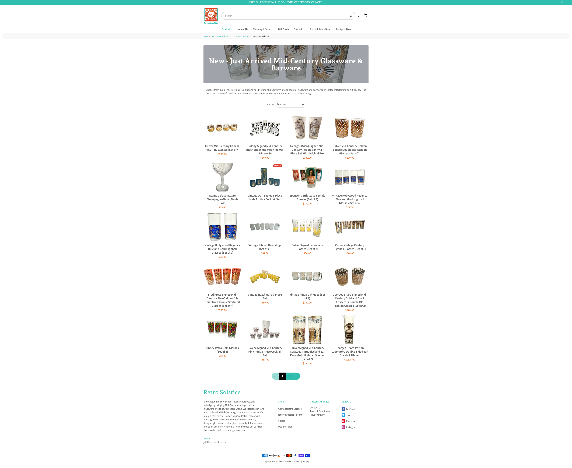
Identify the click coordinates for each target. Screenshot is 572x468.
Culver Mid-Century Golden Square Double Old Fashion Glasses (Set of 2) (350, 150)
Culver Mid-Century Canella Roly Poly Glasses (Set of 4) (222, 148)
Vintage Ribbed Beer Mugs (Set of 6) (264, 247)
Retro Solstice (222, 392)
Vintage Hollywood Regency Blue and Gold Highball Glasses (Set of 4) (349, 199)
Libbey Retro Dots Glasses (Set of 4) (222, 350)
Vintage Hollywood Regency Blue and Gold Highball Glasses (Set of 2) (222, 249)
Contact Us (299, 29)
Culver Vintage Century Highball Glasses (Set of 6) (350, 247)
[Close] (562, 2)
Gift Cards (283, 29)
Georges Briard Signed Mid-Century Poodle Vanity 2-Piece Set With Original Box (307, 150)
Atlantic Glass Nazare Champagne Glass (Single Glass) (222, 199)
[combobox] (284, 16)
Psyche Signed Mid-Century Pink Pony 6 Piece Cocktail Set (265, 352)
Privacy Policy (317, 415)
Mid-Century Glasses (261, 36)
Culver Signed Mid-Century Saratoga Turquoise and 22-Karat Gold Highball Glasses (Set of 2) (307, 353)
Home (205, 36)
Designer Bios (343, 29)
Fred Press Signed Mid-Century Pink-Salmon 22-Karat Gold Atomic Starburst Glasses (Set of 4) (222, 300)
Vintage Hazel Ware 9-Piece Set (265, 296)
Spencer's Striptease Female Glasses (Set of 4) (307, 197)
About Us (243, 29)
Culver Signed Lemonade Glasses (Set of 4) (307, 247)
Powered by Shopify (300, 461)
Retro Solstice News (320, 29)
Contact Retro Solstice (290, 409)
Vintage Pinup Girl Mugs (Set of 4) (307, 296)
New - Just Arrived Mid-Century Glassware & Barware (230, 36)
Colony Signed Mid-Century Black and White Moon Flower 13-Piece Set (264, 150)
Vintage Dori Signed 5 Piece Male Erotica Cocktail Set (265, 197)
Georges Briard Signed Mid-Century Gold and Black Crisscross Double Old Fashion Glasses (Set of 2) (350, 300)
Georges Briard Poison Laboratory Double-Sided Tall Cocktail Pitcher (349, 352)
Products (226, 29)
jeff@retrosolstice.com (215, 442)
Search (282, 421)
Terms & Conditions (320, 411)
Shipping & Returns (263, 29)
